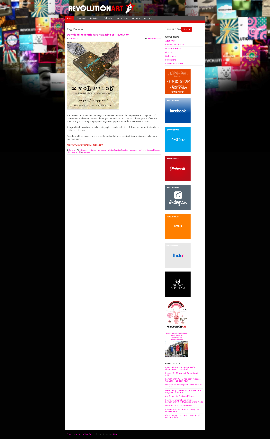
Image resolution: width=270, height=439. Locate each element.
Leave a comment (154, 38)
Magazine (133, 150)
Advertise (148, 18)
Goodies (136, 18)
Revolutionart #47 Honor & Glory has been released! (182, 410)
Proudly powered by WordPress (80, 434)
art (81, 150)
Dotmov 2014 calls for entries (178, 405)
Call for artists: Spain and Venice (179, 396)
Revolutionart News (174, 63)
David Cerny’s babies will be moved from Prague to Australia (183, 391)
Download (81, 18)
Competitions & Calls (174, 44)
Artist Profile (170, 40)
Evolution (124, 150)
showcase (86, 152)
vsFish (114, 434)
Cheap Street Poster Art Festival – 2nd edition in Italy (182, 416)
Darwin (117, 150)
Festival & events (173, 48)
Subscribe (108, 18)
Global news (170, 56)
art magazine (88, 150)
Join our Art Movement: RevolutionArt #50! (182, 374)
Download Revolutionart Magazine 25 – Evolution (98, 34)
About (69, 18)
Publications (170, 59)
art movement (100, 150)
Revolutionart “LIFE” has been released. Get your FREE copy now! (183, 380)
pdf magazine (144, 150)
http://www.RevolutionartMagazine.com (85, 144)
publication (155, 150)
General (72, 150)
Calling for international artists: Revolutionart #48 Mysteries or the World (184, 401)
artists (110, 150)
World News (122, 18)
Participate (95, 18)
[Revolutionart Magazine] (102, 13)
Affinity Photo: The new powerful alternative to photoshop (180, 368)
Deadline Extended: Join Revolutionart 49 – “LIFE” (183, 385)
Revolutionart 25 (74, 152)
